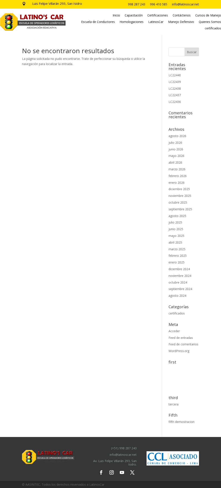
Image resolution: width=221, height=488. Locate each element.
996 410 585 (158, 4)
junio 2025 (176, 229)
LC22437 (175, 95)
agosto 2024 (177, 295)
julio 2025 (175, 222)
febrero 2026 (178, 176)
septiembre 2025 (180, 209)
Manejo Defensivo (181, 22)
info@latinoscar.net (185, 4)
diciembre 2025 (179, 189)
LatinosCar (155, 22)
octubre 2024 (178, 282)
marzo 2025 (177, 249)
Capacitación (134, 15)
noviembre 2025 (180, 196)
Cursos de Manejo (208, 15)
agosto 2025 (177, 216)
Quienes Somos (210, 22)
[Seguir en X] (132, 472)
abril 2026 (175, 162)
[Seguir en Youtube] (122, 472)
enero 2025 (177, 262)
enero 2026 (177, 182)
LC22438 (175, 88)
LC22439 (175, 82)
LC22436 (175, 102)
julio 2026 (175, 142)
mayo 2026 (176, 156)
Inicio (116, 15)
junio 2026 (176, 149)
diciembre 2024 (179, 269)
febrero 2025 (178, 256)
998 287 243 (136, 4)
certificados (213, 28)
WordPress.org (179, 351)
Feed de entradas (181, 338)
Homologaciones (132, 22)
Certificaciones (157, 15)
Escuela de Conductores (98, 22)
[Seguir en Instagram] (111, 472)
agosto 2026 (177, 136)
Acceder (174, 331)
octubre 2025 (178, 202)
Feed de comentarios (183, 344)
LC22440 (175, 75)
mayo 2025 (176, 236)
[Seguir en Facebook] (101, 472)
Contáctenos (182, 15)
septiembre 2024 (180, 289)
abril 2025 (175, 242)
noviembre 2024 (180, 276)
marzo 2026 (177, 169)
